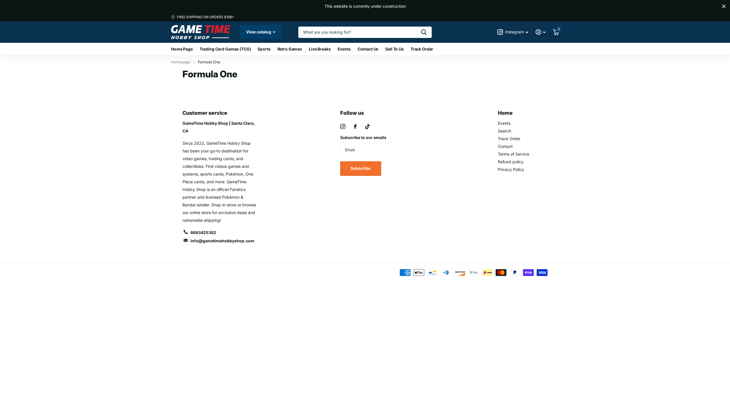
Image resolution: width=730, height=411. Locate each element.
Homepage (180, 62)
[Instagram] (342, 126)
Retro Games (289, 49)
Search (504, 130)
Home (505, 113)
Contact (505, 146)
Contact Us (368, 49)
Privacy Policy (511, 169)
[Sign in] (540, 32)
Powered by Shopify (249, 272)
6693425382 (203, 232)
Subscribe (360, 168)
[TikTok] (367, 126)
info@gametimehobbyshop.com (222, 240)
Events (344, 49)
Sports (263, 49)
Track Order (422, 49)
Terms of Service (513, 154)
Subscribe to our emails (363, 137)
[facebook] (355, 126)
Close (723, 6)
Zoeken (424, 32)
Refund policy (511, 161)
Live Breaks (319, 49)
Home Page (182, 49)
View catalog (259, 31)
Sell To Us (394, 49)
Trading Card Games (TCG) (225, 49)
